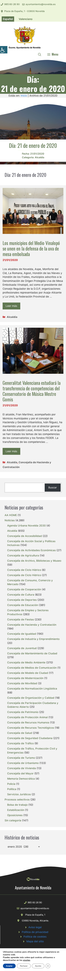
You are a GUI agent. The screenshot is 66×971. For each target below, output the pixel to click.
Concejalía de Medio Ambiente (26, 662)
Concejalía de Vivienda (21, 768)
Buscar (52, 487)
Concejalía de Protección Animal (27, 717)
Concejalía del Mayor (20, 773)
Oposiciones (15, 815)
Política (11, 789)
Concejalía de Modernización (25, 678)
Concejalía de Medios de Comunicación (32, 667)
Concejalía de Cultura (20, 594)
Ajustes (38, 966)
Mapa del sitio (35, 941)
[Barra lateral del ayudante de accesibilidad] (3, 49)
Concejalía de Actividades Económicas (31, 550)
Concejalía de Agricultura (23, 555)
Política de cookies (35, 936)
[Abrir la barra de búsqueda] (39, 54)
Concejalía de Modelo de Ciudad (27, 672)
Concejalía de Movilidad (22, 683)
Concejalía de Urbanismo (23, 763)
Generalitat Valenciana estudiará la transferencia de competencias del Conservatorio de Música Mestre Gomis (31, 391)
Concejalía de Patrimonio (22, 712)
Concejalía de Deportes (22, 599)
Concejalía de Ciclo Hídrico (24, 569)
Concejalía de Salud (19, 732)
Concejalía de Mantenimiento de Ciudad (32, 653)
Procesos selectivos (17, 799)
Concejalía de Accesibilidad (24, 536)
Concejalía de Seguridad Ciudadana (29, 738)
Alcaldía (39, 157)
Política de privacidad (35, 932)
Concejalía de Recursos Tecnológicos (30, 727)
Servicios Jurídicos (19, 794)
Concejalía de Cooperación (24, 589)
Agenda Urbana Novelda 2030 (26, 525)
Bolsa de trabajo (17, 804)
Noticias (10, 520)
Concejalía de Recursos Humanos (28, 722)
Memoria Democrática (21, 778)
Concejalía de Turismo (21, 757)
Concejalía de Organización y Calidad (30, 697)
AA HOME (11, 515)
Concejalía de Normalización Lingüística (32, 688)
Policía (11, 783)
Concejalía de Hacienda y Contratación (31, 624)
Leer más (11, 305)
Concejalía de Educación (22, 605)
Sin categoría (13, 820)
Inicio (24, 95)
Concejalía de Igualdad (21, 633)
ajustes (26, 960)
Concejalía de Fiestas (20, 619)
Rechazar (24, 966)
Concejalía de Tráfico (20, 743)
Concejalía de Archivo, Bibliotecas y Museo (34, 560)
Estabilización (15, 810)
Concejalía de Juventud (22, 648)
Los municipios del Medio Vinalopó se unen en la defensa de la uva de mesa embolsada (31, 248)
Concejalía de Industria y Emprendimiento (33, 639)
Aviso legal (35, 927)
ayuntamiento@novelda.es (41, 4)
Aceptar (9, 966)
